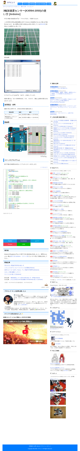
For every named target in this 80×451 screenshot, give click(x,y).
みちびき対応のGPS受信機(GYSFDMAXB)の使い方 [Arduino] (26, 279)
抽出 (60, 241)
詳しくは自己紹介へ (23, 304)
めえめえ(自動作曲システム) (57, 367)
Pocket (10, 244)
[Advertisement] (25, 225)
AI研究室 (32, 3)
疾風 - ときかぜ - (57, 173)
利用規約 (31, 446)
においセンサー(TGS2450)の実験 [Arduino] (64, 154)
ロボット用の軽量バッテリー (12, 272)
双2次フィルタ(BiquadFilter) (60, 256)
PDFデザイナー (57, 177)
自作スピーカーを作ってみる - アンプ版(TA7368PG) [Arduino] (21, 270)
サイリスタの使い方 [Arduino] (12, 274)
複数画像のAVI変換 (57, 217)
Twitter (10, 241)
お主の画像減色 (59, 338)
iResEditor (55, 271)
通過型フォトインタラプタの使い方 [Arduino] (65, 128)
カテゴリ (10, 6)
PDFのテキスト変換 (58, 187)
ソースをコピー (44, 167)
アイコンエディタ (57, 213)
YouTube (65, 370)
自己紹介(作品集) (41, 3)
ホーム (20, 3)
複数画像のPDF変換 (58, 182)
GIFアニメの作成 (57, 205)
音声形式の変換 (57, 225)
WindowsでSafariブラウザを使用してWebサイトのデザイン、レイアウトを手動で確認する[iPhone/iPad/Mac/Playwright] (63, 101)
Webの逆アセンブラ (58, 276)
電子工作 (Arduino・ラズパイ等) (19, 256)
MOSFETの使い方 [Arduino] (60, 134)
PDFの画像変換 (57, 191)
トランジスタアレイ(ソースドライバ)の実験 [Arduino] (19, 267)
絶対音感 (55, 260)
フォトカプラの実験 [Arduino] (61, 163)
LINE (23, 244)
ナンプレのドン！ (54, 329)
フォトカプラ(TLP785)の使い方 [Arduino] (64, 136)
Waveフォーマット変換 (58, 235)
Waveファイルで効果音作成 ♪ (60, 231)
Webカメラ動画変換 (58, 221)
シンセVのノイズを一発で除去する (58, 88)
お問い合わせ (37, 446)
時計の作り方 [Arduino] (59, 143)
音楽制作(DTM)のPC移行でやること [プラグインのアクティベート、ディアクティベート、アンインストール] (63, 107)
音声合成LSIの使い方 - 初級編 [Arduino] (63, 148)
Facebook (24, 241)
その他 (49, 3)
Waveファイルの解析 (58, 245)
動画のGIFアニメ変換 (58, 209)
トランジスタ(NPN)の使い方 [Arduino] (63, 126)
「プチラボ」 (59, 279)
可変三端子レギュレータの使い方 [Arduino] (64, 152)
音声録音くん (56, 266)
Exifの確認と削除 (57, 195)
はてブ (37, 241)
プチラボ (25, 3)
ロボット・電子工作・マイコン (23, 6)
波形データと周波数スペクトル (60, 251)
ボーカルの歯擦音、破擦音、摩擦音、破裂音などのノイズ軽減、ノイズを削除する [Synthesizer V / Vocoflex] (63, 94)
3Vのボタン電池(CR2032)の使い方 (14, 265)
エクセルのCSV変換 (58, 201)
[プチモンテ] (10, 4)
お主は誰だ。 (58, 343)
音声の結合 (55, 241)
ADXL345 (42, 24)
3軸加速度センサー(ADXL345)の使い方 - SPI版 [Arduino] (25, 277)
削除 (63, 241)
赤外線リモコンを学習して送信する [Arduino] (65, 156)
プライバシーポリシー (46, 446)
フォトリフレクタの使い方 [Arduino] (62, 132)
